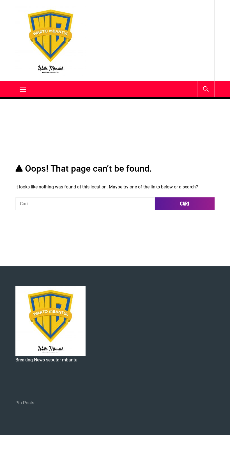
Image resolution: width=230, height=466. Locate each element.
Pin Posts (24, 402)
